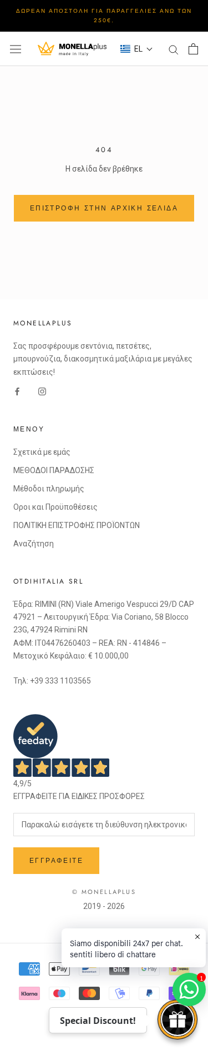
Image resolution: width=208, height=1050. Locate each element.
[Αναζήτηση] (174, 49)
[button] (137, 49)
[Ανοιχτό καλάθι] (193, 48)
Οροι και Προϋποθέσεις (55, 507)
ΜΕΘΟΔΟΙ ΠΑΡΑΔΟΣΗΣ (53, 470)
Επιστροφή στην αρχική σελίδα (104, 208)
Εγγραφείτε (56, 861)
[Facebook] (17, 391)
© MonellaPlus (104, 891)
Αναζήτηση (33, 543)
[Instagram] (42, 391)
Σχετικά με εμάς (41, 452)
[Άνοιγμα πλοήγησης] (15, 48)
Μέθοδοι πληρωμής (48, 488)
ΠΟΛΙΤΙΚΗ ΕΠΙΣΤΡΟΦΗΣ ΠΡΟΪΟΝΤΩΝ (76, 525)
